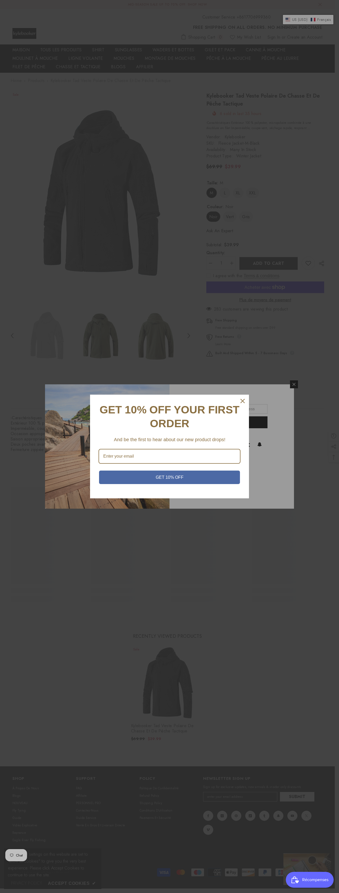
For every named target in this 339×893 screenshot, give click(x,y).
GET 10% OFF (170, 477)
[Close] (242, 401)
